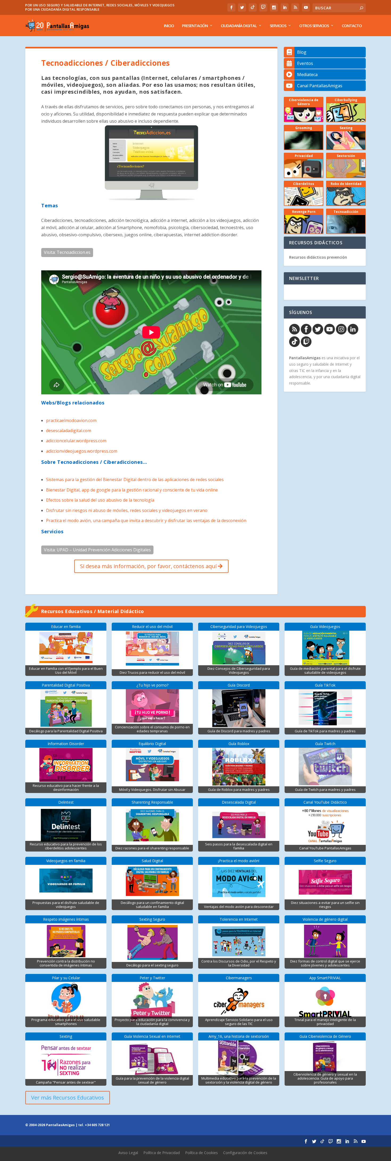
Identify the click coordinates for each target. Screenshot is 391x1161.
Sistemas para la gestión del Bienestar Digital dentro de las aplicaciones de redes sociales (135, 479)
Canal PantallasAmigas (319, 86)
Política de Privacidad (161, 1152)
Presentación (195, 25)
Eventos (305, 63)
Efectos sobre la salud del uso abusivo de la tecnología (100, 500)
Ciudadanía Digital (239, 25)
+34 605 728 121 (97, 1125)
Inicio (169, 25)
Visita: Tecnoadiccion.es (67, 252)
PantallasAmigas (305, 357)
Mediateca (307, 74)
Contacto (352, 25)
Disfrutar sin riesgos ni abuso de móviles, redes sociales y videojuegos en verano (126, 510)
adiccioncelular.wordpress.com (76, 441)
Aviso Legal (128, 1152)
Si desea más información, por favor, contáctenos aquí (149, 566)
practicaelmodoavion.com (71, 420)
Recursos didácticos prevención (318, 257)
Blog (301, 52)
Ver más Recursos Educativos (67, 1097)
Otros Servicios (314, 25)
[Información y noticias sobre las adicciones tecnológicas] (151, 199)
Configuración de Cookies (245, 1152)
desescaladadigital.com (68, 430)
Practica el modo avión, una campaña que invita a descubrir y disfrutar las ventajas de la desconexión (146, 520)
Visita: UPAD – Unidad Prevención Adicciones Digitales (97, 550)
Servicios (278, 25)
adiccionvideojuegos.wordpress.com (81, 451)
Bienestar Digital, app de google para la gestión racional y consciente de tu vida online (132, 490)
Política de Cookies (201, 1152)
